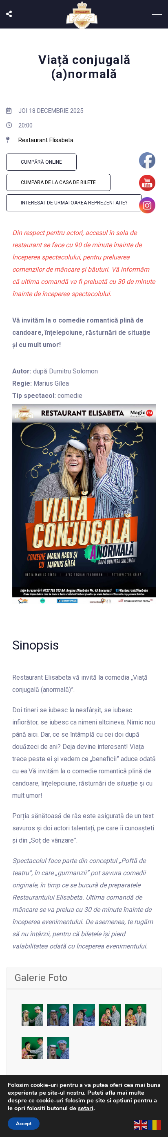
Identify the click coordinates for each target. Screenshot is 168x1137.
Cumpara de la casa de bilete (58, 182)
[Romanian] (155, 1124)
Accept (23, 1123)
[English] (141, 1124)
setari (85, 1108)
